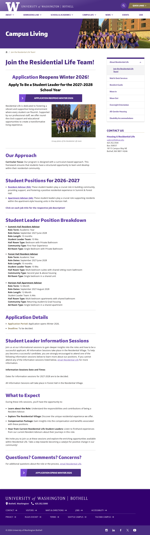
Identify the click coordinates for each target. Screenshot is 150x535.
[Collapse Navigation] (140, 62)
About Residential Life (119, 62)
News (108, 15)
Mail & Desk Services (119, 78)
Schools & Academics (61, 15)
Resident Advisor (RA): (19, 187)
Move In (113, 91)
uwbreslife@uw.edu (115, 140)
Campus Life (88, 15)
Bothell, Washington (19, 503)
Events (125, 15)
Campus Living (27, 33)
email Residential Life (68, 359)
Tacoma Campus (103, 517)
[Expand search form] (124, 6)
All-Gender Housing (118, 111)
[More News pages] (112, 15)
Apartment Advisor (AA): (20, 198)
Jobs (77, 510)
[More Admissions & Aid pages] (40, 15)
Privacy (9, 517)
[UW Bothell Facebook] (121, 530)
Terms (53, 517)
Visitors (30, 510)
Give (141, 15)
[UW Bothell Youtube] (135, 530)
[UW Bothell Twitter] (128, 530)
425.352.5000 (41, 503)
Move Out (114, 98)
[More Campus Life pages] (95, 15)
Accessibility (97, 510)
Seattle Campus (75, 517)
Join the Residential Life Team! (123, 70)
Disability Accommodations (121, 118)
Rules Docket (31, 517)
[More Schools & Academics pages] (72, 15)
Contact (10, 510)
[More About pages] (13, 15)
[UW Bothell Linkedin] (113, 530)
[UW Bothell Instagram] (106, 530)
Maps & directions (55, 510)
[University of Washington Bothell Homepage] (71, 498)
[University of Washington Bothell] (39, 6)
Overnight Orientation (119, 105)
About (9, 15)
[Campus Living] (7, 52)
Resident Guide (116, 85)
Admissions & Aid (31, 15)
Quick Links (138, 5)
